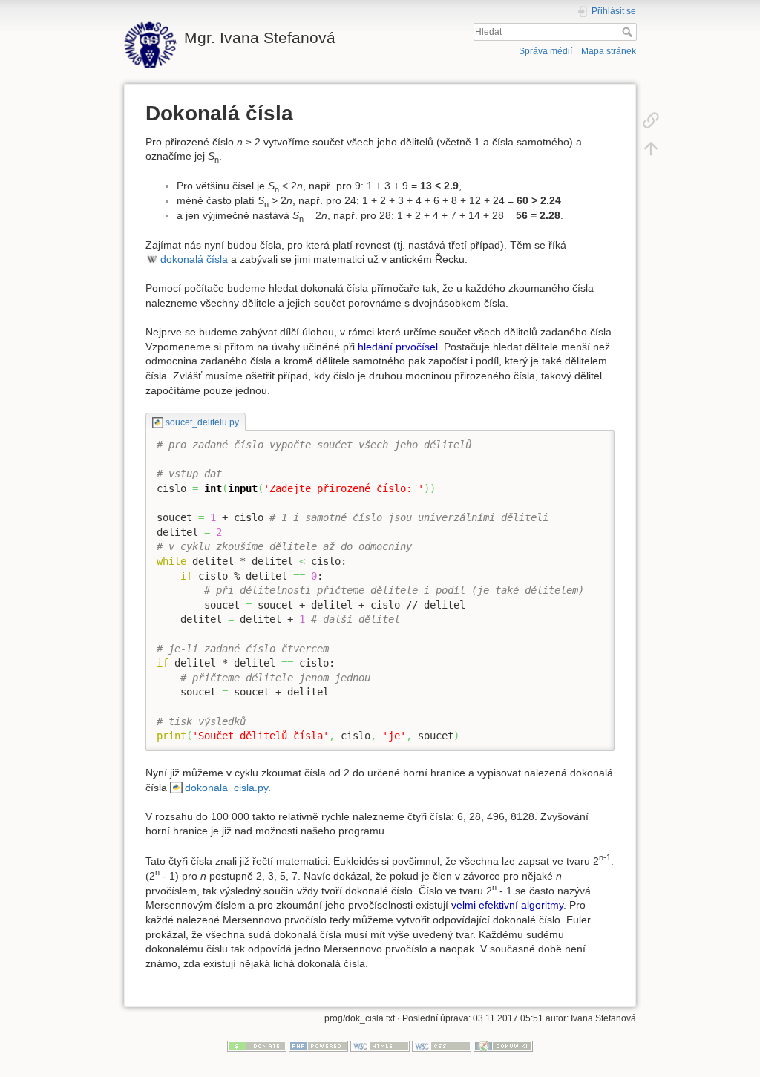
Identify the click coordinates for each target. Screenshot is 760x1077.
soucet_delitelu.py (202, 422)
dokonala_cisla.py (226, 787)
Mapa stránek (608, 51)
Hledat (629, 32)
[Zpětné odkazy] (651, 119)
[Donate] (256, 1046)
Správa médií (545, 51)
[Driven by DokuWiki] (503, 1046)
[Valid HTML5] (380, 1046)
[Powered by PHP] (318, 1046)
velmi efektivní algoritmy (507, 905)
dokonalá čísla (194, 259)
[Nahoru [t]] (651, 148)
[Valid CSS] (441, 1046)
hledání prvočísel (398, 347)
